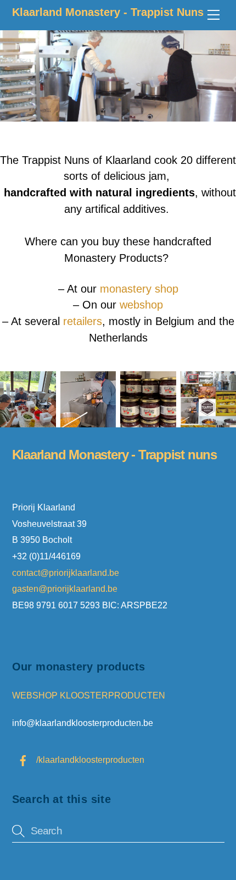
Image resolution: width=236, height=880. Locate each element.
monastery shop (139, 289)
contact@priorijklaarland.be (66, 573)
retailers (82, 321)
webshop (141, 305)
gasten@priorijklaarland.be (64, 588)
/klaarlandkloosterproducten (89, 760)
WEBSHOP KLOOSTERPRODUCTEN (88, 695)
